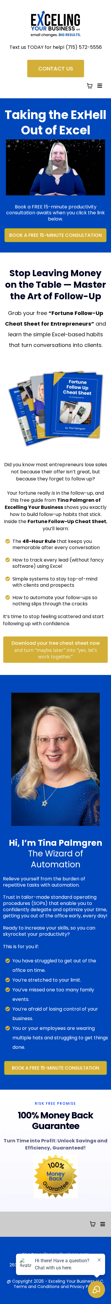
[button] (99, 85)
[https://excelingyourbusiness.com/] (55, 23)
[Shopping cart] (90, 86)
